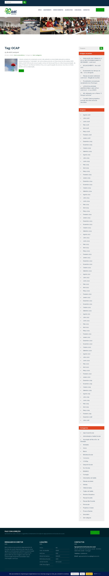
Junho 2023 (86, 241)
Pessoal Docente (87, 498)
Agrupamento (47, 10)
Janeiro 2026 (86, 138)
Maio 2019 (86, 403)
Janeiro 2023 (86, 257)
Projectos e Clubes (88, 508)
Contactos (86, 10)
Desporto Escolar (88, 464)
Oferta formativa (87, 488)
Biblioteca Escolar (88, 454)
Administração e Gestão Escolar (92, 436)
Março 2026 (86, 131)
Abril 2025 (86, 168)
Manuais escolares (88, 481)
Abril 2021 (86, 327)
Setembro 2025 (87, 151)
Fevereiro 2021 (87, 334)
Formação (86, 474)
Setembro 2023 (87, 231)
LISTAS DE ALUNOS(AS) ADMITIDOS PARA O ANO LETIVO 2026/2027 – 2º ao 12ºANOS (89, 88)
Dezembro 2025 (87, 141)
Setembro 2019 (87, 390)
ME (57, 547)
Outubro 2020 (87, 347)
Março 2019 (86, 410)
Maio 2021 (86, 324)
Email (95, 532)
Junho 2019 (86, 400)
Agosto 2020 (86, 354)
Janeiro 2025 (86, 178)
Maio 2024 (86, 204)
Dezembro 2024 (87, 181)
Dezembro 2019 (87, 380)
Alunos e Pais (69, 10)
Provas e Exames (87, 511)
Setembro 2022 (87, 271)
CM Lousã (58, 561)
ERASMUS (86, 471)
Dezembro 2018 (87, 417)
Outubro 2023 (87, 227)
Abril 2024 (86, 208)
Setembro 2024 (87, 191)
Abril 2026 (86, 128)
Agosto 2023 (86, 234)
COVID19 (85, 461)
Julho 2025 (86, 158)
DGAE (57, 550)
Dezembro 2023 (87, 221)
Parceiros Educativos (89, 494)
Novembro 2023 (87, 224)
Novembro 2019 (87, 383)
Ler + (21, 70)
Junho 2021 (86, 320)
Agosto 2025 (86, 154)
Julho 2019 (86, 397)
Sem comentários (19, 55)
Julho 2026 (86, 118)
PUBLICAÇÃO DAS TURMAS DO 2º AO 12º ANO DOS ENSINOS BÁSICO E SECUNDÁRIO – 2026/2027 (91, 60)
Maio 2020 (86, 364)
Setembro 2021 (87, 310)
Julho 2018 (86, 420)
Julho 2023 (86, 237)
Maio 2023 (86, 244)
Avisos (85, 448)
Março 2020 (86, 370)
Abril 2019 (86, 407)
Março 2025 (86, 171)
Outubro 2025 (87, 148)
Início (39, 10)
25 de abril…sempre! (12, 52)
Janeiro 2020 (86, 377)
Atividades (86, 444)
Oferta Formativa (58, 10)
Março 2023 (86, 251)
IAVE (57, 559)
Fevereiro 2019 (87, 413)
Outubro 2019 (87, 387)
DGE (57, 553)
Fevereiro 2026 (87, 135)
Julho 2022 (86, 277)
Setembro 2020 (87, 350)
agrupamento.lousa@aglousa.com (89, 556)
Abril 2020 (86, 367)
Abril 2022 (86, 287)
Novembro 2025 (87, 144)
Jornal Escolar (44, 561)
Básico (85, 451)
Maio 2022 (86, 284)
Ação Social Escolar (88, 433)
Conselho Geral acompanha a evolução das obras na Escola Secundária (90, 100)
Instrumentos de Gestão (89, 478)
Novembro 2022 (87, 264)
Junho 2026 (86, 121)
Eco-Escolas (86, 468)
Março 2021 (86, 330)
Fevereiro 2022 (87, 294)
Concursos (78, 10)
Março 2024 (86, 211)
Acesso (100, 10)
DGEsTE (58, 556)
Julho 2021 (86, 317)
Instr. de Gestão (44, 550)
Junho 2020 (86, 360)
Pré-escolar (86, 504)
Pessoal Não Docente (89, 501)
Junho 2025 (86, 161)
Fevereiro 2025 (87, 174)
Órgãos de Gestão (88, 491)
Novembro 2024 (87, 184)
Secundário (86, 514)
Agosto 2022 (86, 274)
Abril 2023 (86, 247)
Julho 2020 (86, 357)
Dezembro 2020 (87, 340)
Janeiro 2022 (86, 297)
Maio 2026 (86, 125)
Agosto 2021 (86, 314)
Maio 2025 (86, 164)
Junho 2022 (86, 281)
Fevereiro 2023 (87, 254)
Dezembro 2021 (87, 300)
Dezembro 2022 (87, 261)
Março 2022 (86, 291)
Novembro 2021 (87, 304)
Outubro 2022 (87, 267)
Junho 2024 (86, 201)
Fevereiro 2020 (87, 374)
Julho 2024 (86, 198)
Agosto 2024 (86, 194)
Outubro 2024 (87, 188)
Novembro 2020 (87, 344)
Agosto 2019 (86, 393)
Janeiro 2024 (86, 218)
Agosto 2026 (86, 115)
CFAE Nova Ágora (45, 564)
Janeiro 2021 (86, 337)
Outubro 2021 (87, 307)
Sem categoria (37, 55)
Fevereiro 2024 (87, 214)
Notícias (85, 484)
